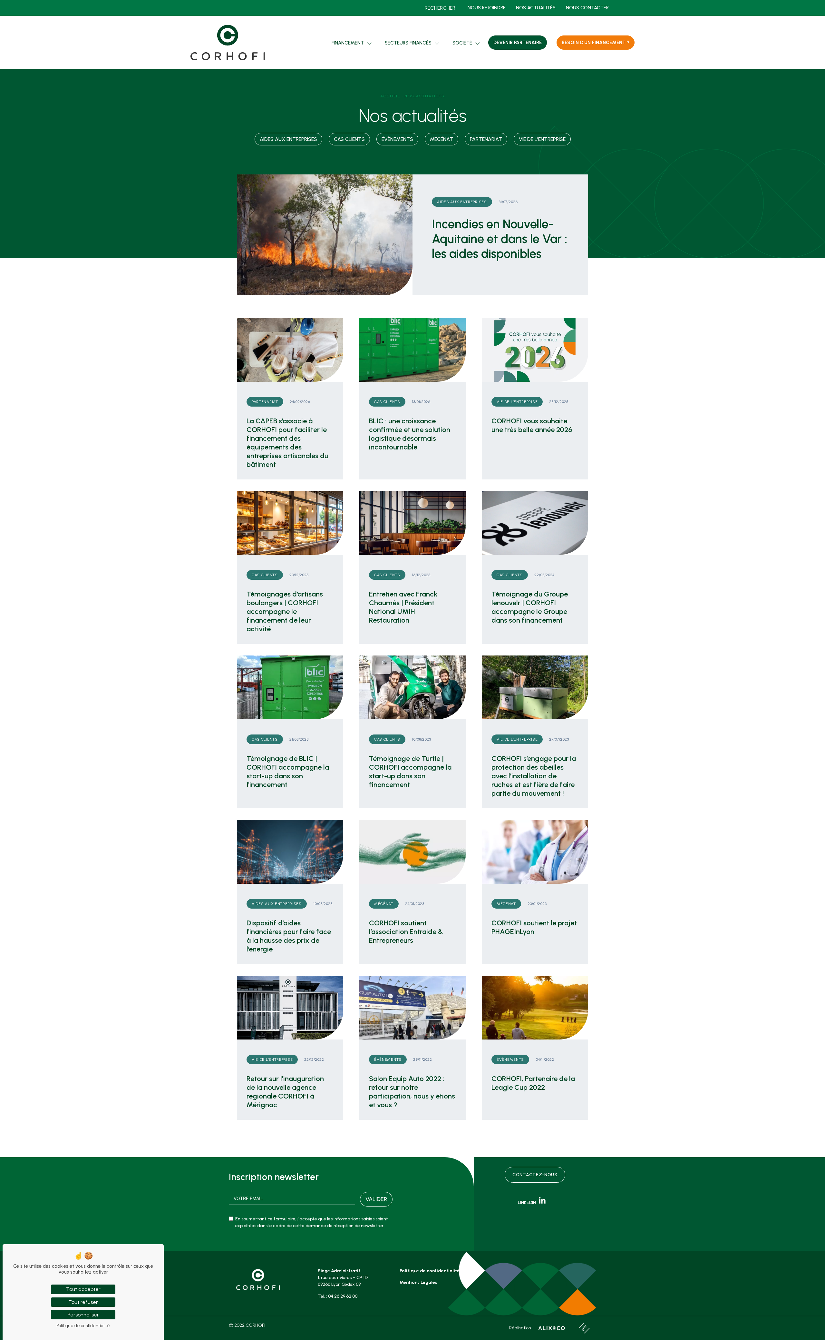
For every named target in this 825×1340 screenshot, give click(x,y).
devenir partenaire (517, 42)
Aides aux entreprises (288, 139)
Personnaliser (83, 1315)
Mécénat (441, 139)
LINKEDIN (528, 1202)
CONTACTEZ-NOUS (535, 1174)
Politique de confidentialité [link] (83, 1325)
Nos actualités (536, 8)
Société (462, 43)
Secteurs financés (408, 43)
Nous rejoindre (487, 8)
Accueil (390, 96)
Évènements (397, 139)
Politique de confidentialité (430, 1271)
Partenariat (486, 139)
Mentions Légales (418, 1282)
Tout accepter (83, 1289)
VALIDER (376, 1199)
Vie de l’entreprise (542, 139)
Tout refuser (83, 1302)
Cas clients (349, 139)
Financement (348, 43)
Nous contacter (587, 8)
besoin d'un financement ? (595, 42)
